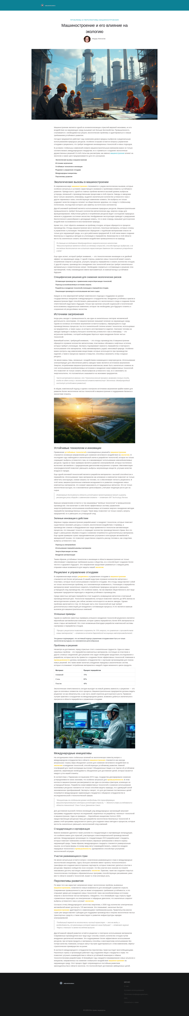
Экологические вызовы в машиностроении (71, 160)
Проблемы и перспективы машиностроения (94, 20)
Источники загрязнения (64, 163)
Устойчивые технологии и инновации (68, 166)
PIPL (126, 998)
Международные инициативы (66, 173)
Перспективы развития (63, 176)
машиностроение (117, 153)
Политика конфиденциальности (136, 994)
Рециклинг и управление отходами (68, 170)
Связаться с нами (131, 1002)
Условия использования (134, 990)
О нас (126, 986)
